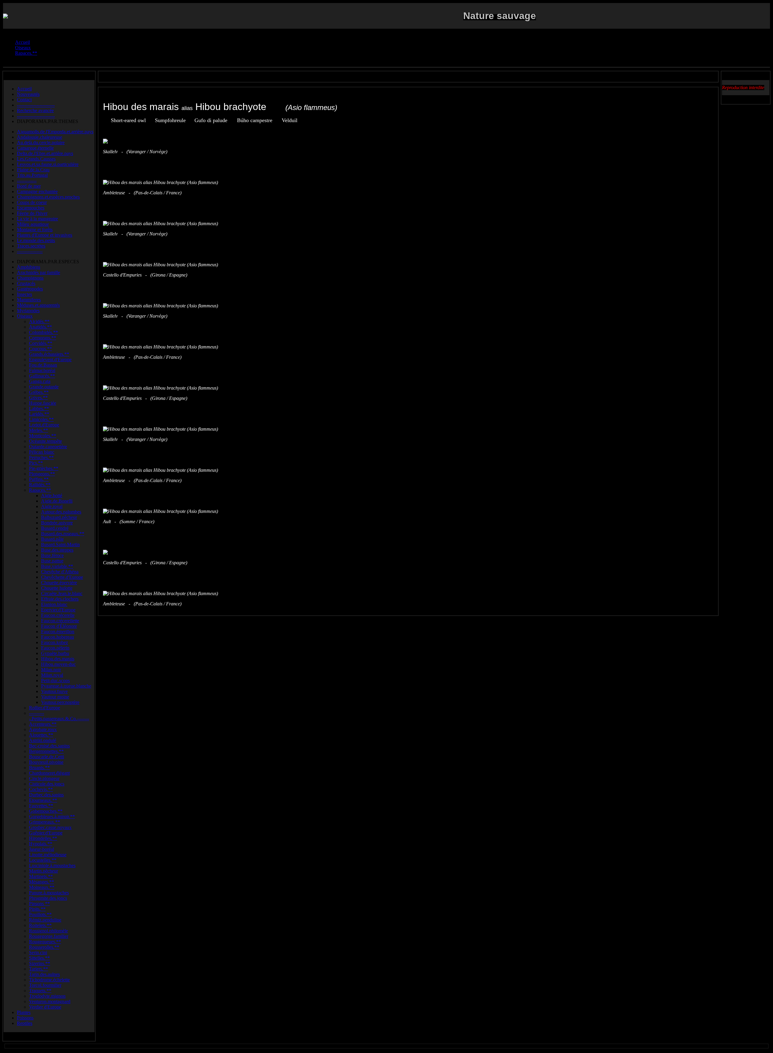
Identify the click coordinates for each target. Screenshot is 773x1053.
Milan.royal (52, 675)
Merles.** (38, 430)
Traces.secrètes (31, 245)
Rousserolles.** (44, 947)
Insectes (24, 294)
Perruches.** (41, 457)
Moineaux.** (41, 887)
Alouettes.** (41, 734)
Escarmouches (30, 207)
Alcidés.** (39, 321)
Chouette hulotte (56, 588)
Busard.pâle (52, 539)
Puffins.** (39, 479)
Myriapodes (28, 310)
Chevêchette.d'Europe (62, 577)
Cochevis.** (41, 789)
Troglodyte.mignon (47, 996)
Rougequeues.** (45, 941)
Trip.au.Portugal (32, 175)
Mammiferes (29, 299)
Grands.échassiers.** (49, 354)
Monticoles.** (42, 435)
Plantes (23, 1012)
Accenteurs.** (42, 724)
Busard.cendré (55, 528)
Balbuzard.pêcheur (59, 517)
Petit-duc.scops (55, 680)
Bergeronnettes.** (46, 751)
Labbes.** (39, 408)
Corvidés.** (40, 343)
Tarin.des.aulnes (44, 974)
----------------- (30, 251)
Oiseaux (25, 316)
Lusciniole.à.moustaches (52, 865)
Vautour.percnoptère (60, 702)
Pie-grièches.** (43, 468)
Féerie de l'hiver (32, 213)
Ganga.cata (39, 381)
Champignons (30, 277)
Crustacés (26, 283)
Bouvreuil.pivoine (46, 762)
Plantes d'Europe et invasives (44, 235)
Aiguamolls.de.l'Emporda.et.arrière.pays (55, 131)
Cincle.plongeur (44, 778)
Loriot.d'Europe (44, 424)
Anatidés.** (40, 326)
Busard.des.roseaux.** (62, 533)
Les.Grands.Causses (36, 158)
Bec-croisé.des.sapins (49, 745)
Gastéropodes (30, 288)
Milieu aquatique (33, 224)
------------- (27, 180)
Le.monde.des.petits (36, 240)
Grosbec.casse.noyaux (50, 827)
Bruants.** (39, 767)
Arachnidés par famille (38, 272)
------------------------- (36, 105)
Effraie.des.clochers (60, 598)
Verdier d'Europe (45, 1006)
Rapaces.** (40, 490)
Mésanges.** (41, 881)
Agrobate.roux (43, 729)
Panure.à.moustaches (49, 892)
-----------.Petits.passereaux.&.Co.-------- (59, 716)
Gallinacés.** (42, 375)
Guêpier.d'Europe (46, 832)
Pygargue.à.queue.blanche (66, 685)
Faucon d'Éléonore (59, 626)
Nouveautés (28, 94)
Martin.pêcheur (43, 870)
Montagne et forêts (35, 229)
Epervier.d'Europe (58, 609)
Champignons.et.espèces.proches (48, 196)
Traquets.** (40, 990)
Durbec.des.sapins (46, 794)
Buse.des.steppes (57, 549)
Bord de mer (29, 186)
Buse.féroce (52, 555)
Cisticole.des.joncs (46, 783)
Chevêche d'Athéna (60, 571)
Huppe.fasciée (42, 403)
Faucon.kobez (54, 642)
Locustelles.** (42, 860)
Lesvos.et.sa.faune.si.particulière (48, 164)
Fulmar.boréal (42, 370)
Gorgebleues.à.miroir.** (52, 816)
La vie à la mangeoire (37, 218)
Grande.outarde (44, 386)
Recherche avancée (35, 110)
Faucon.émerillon (57, 631)
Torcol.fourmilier (45, 985)
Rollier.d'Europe (44, 707)
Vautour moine (55, 696)
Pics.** (36, 462)
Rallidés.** (39, 484)
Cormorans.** (42, 337)
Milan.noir (51, 669)
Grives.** (38, 397)
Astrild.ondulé (42, 740)
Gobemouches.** (46, 811)
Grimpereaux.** (44, 822)
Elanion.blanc (54, 604)
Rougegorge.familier (48, 936)
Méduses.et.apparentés (38, 305)
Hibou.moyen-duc (58, 664)
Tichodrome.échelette (49, 979)
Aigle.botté (51, 495)
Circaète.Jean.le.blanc (61, 593)
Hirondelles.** (43, 838)
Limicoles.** (41, 419)
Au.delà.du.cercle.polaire (41, 142)
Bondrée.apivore (57, 522)
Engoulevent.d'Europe (50, 359)
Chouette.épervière (59, 582)
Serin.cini (38, 952)
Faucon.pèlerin (55, 647)
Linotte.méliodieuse (47, 854)
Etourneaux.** (43, 800)
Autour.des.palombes (61, 511)
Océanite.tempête (45, 441)
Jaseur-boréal (41, 849)
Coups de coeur (32, 202)
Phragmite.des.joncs (48, 898)
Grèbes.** (39, 392)
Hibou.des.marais (57, 658)
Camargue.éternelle (35, 148)
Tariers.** (38, 968)
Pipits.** (37, 909)
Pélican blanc (41, 452)
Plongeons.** (42, 473)
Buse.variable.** (57, 566)
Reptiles (24, 1023)
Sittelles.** (39, 958)
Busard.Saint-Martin (60, 544)
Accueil (24, 88)
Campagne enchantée (37, 191)
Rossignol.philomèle (48, 930)
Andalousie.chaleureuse (39, 137)
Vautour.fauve (54, 691)
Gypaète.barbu (55, 653)
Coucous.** (40, 348)
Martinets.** (41, 876)
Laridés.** (39, 413)
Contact (24, 99)
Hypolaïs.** (40, 843)
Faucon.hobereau (57, 637)
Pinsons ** (39, 903)
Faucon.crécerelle (58, 615)
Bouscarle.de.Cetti (46, 756)
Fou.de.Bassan (43, 365)
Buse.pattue (52, 560)
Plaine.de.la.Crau (33, 169)
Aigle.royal (52, 506)
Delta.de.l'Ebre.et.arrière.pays (45, 153)
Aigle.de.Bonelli (56, 501)
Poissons (25, 1017)
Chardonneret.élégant (49, 773)
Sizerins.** (39, 963)
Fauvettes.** (41, 805)
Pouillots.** (40, 914)
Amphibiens (28, 267)
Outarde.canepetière (48, 446)
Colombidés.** (43, 332)
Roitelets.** (40, 925)
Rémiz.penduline (45, 919)
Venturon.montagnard (49, 1001)
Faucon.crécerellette (60, 620)
